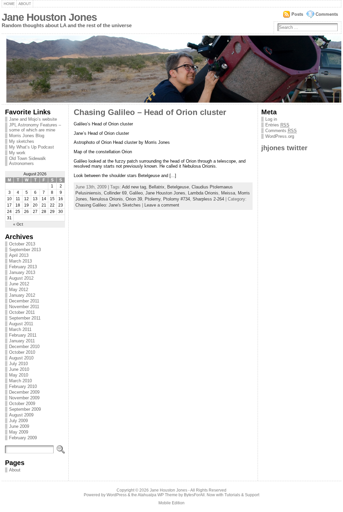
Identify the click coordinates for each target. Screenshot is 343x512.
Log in (271, 119)
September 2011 (25, 318)
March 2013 (20, 261)
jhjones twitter (284, 148)
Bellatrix (156, 186)
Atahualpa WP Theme (158, 495)
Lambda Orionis (203, 192)
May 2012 (18, 289)
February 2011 (23, 335)
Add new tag (134, 186)
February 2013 (23, 266)
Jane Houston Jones (49, 17)
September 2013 (25, 249)
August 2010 (21, 357)
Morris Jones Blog (26, 135)
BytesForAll (194, 495)
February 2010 (23, 386)
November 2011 (24, 306)
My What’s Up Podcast (31, 147)
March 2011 (20, 329)
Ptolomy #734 (176, 199)
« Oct (18, 224)
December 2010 (24, 346)
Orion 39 (134, 199)
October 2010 (22, 352)
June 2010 (19, 369)
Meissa (228, 192)
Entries (277, 124)
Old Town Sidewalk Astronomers (27, 161)
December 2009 (24, 392)
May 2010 (18, 375)
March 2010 (20, 380)
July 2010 (18, 363)
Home (9, 4)
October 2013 (22, 243)
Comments (327, 14)
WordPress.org (279, 136)
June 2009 (19, 426)
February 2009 (23, 437)
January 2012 (22, 295)
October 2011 (22, 312)
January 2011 (22, 340)
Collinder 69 (115, 192)
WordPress (117, 495)
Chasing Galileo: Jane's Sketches (108, 205)
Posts (297, 14)
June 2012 (19, 283)
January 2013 (22, 272)
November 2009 (24, 397)
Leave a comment (161, 205)
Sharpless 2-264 (208, 199)
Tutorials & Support (241, 495)
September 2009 (25, 409)
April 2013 (18, 255)
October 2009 (22, 403)
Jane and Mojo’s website (33, 119)
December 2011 (24, 300)
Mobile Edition (171, 503)
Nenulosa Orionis (106, 199)
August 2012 (21, 278)
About (24, 4)
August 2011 (21, 323)
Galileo (136, 192)
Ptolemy (152, 199)
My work (17, 152)
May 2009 (18, 432)
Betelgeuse (178, 186)
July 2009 (18, 420)
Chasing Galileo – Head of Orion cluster (150, 112)
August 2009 (21, 414)
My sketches (21, 141)
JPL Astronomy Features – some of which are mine (35, 127)
